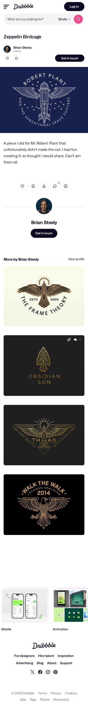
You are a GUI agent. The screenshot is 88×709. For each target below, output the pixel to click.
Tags (33, 699)
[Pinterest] (55, 672)
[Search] (78, 19)
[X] (32, 672)
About (51, 663)
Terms (42, 693)
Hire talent (46, 656)
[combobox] (30, 19)
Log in (74, 6)
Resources (61, 699)
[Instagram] (48, 672)
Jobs (22, 699)
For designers (24, 656)
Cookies (71, 693)
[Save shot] (16, 58)
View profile (76, 259)
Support (66, 663)
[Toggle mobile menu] (6, 6)
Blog (40, 663)
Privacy (56, 693)
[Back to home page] (23, 6)
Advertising (24, 663)
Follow (17, 51)
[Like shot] (7, 58)
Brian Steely (23, 47)
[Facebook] (40, 672)
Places (45, 699)
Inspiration (66, 656)
